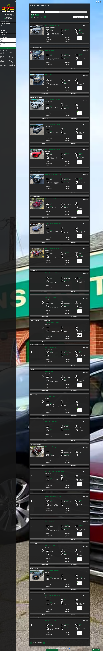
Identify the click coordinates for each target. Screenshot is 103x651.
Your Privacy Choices (65, 648)
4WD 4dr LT (47, 299)
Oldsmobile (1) (11, 59)
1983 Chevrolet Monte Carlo (54, 248)
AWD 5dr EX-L (48, 522)
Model (60, 10)
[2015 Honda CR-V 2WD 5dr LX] (37, 550)
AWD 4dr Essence (49, 76)
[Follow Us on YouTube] (98, 2)
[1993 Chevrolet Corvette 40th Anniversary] (37, 203)
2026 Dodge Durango (52, 322)
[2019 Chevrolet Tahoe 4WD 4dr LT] (37, 302)
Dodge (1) (2, 57)
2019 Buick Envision (51, 75)
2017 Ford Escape (50, 396)
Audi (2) (2, 52)
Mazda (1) (10, 53)
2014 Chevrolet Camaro (52, 124)
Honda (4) (2, 61)
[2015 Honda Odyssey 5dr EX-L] (37, 575)
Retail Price (48, 37)
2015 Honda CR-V (50, 546)
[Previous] (32, 17)
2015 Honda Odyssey (52, 570)
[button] (43, 30)
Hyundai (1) (2, 62)
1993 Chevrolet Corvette (53, 199)
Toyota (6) (10, 64)
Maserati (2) (10, 52)
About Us (57, 647)
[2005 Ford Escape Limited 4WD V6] (37, 376)
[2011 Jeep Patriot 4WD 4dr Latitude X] (37, 625)
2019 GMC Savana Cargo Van (54, 471)
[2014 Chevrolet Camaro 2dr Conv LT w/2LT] (37, 129)
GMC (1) (2, 60)
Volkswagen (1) (11, 65)
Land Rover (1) (3, 65)
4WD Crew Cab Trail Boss (50, 176)
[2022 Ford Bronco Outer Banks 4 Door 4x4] (37, 352)
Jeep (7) (2, 64)
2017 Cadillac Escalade (52, 99)
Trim (74, 10)
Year (32, 10)
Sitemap (61, 648)
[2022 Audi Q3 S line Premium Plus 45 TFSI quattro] (37, 55)
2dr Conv (47, 225)
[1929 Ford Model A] (37, 426)
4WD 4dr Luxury (48, 101)
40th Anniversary (48, 200)
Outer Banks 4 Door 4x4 (50, 349)
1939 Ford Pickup (50, 447)
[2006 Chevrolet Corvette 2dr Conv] (37, 228)
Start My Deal (75, 44)
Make (46, 10)
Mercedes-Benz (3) (11, 56)
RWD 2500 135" (48, 473)
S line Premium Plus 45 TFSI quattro (52, 52)
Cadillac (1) (2, 55)
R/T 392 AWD (48, 324)
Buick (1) (2, 53)
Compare (86, 25)
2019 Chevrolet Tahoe (52, 298)
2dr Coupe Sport (48, 250)
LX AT (46, 498)
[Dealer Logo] (8, 9)
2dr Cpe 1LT (47, 151)
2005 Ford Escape (51, 372)
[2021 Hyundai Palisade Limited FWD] (37, 600)
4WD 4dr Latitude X (49, 622)
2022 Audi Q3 (49, 50)
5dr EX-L (47, 572)
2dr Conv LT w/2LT (49, 126)
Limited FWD (48, 597)
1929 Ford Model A (51, 421)
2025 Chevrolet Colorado (53, 174)
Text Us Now (45, 44)
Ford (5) (2, 59)
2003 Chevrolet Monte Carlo (54, 273)
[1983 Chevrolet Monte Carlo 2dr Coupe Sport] (37, 253)
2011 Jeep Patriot (50, 620)
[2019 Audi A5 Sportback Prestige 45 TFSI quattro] (37, 30)
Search (8, 48)
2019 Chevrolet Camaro (52, 149)
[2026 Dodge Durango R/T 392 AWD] (37, 327)
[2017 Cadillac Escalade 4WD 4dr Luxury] (37, 104)
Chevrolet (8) (3, 56)
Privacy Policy (63, 647)
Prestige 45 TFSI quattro (50, 27)
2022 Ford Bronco (50, 347)
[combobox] (38, 12)
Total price (48, 41)
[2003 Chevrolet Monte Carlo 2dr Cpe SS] (37, 277)
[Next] (45, 17)
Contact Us (59, 647)
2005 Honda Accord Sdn (53, 496)
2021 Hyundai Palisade (52, 595)
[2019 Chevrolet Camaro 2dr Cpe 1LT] (37, 154)
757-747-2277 (8, 18)
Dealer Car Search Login (52, 648)
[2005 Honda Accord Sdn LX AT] (37, 501)
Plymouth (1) (11, 60)
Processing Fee (49, 39)
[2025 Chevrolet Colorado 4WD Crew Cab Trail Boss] (37, 179)
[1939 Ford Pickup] (37, 451)
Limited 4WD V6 (48, 373)
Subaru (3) (10, 62)
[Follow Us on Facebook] (96, 2)
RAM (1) (10, 61)
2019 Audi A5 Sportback (53, 25)
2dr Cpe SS (47, 274)
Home (54, 647)
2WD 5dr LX (47, 547)
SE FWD (47, 398)
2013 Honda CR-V (50, 521)
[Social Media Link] (100, 2)
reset (36, 14)
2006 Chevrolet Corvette (53, 223)
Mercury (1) (10, 57)
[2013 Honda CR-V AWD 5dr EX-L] (37, 526)
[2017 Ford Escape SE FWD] (37, 401)
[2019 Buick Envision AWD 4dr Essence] (37, 79)
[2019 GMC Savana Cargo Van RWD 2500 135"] (37, 476)
